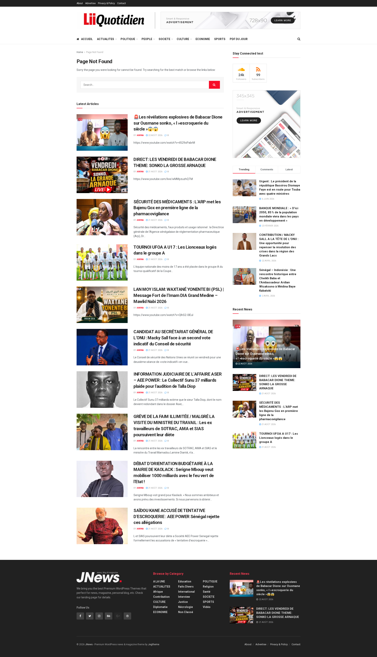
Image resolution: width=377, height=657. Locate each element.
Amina (140, 135)
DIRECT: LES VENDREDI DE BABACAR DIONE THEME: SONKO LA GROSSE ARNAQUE (277, 613)
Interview (184, 596)
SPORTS (219, 39)
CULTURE (183, 39)
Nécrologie (185, 607)
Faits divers (186, 586)
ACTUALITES (105, 39)
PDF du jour (239, 39)
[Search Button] (214, 85)
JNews (89, 644)
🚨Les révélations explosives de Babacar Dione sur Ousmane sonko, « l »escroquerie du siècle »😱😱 (178, 123)
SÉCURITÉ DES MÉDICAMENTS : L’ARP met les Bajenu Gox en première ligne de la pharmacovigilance (177, 207)
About (80, 3)
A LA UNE (159, 581)
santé (206, 591)
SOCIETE (164, 39)
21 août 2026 (155, 171)
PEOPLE (147, 39)
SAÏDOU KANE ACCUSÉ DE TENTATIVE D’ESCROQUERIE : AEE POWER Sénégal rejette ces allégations (177, 516)
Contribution (161, 596)
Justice (183, 601)
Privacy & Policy (106, 3)
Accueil (87, 39)
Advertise (90, 3)
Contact (121, 3)
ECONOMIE (203, 39)
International (186, 591)
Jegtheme (153, 644)
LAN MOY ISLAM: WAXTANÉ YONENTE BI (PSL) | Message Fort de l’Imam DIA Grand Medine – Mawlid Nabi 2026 (179, 295)
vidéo (206, 607)
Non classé (185, 612)
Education (184, 581)
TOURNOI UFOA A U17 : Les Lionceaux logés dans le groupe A (278, 438)
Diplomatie (160, 607)
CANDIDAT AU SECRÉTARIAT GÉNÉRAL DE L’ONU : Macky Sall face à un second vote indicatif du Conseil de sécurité (173, 337)
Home (80, 52)
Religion (208, 586)
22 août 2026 (155, 135)
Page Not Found (94, 52)
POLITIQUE (128, 39)
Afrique (158, 591)
